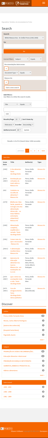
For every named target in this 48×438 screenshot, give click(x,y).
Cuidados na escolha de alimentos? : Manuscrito (14, 193)
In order (18, 125)
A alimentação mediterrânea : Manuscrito (15, 251)
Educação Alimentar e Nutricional (15, 356)
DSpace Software (17, 431)
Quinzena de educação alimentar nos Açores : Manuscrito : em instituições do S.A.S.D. (15, 265)
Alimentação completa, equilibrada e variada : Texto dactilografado (15, 230)
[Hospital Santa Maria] (11, 330)
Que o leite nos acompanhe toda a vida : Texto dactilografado (16, 280)
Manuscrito (41, 169)
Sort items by (27, 119)
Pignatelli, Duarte (9, 335)
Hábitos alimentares (11, 370)
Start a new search (12, 88)
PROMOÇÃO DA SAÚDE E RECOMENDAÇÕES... (19, 351)
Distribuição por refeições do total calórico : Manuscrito (15, 182)
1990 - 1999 (7, 392)
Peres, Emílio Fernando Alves (14, 316)
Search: (6, 34)
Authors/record (10, 130)
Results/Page (9, 119)
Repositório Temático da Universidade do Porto (17, 22)
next (43, 151)
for (5, 42)
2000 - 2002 (7, 387)
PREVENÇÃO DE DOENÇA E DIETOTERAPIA (17, 361)
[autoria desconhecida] (12, 325)
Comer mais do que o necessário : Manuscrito (16, 241)
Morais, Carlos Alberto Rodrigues (15, 321)
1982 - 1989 (7, 396)
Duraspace (43, 431)
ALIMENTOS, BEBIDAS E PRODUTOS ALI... (17, 366)
